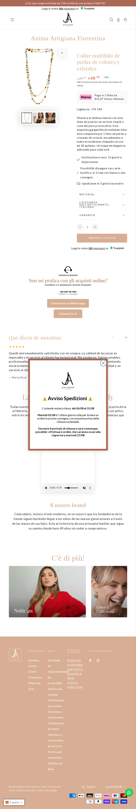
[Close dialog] (103, 363)
